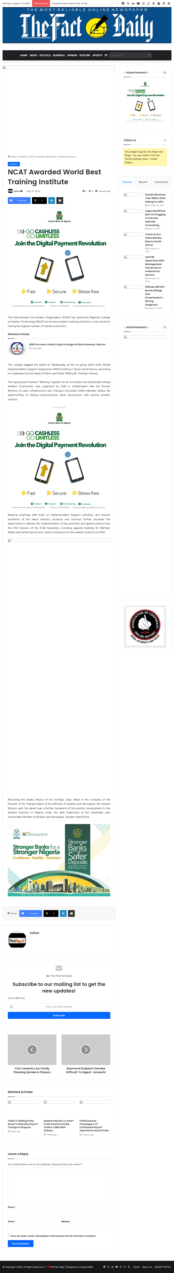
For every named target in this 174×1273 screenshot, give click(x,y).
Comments (161, 182)
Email (12, 1221)
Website (65, 1221)
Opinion (72, 55)
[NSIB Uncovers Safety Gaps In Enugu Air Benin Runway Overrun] (17, 348)
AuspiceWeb (86, 1267)
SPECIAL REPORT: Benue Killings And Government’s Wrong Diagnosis (155, 295)
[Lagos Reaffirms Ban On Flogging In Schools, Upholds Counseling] (133, 215)
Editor (17, 191)
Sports (97, 55)
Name (12, 1207)
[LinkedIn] (51, 200)
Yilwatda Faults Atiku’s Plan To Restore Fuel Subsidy (79, 3)
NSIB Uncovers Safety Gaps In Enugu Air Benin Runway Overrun (67, 344)
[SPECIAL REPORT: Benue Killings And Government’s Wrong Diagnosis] (133, 291)
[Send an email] (21, 191)
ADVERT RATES (162, 1267)
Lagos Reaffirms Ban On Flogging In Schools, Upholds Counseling (155, 218)
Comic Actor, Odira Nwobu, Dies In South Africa (153, 240)
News (33, 55)
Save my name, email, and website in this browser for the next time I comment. (53, 1235)
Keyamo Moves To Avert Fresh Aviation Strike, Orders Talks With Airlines (59, 1125)
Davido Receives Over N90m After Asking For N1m (155, 198)
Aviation (23, 156)
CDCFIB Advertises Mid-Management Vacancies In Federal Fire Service (155, 266)
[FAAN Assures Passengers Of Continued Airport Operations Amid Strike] (95, 1109)
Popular (127, 182)
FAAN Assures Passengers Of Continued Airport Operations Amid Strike (94, 1125)
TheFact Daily (57, 1267)
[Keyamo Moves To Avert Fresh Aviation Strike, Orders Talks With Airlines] (59, 1109)
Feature (85, 55)
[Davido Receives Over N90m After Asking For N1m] (133, 199)
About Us (147, 1267)
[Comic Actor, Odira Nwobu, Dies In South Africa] (133, 239)
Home (24, 55)
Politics (45, 55)
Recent (143, 182)
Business (59, 55)
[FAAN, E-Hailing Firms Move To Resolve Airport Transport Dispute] (23, 1109)
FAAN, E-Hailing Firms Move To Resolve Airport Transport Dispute (23, 1124)
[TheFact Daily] (87, 25)
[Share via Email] (59, 200)
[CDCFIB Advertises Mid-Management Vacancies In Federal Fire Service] (133, 261)
